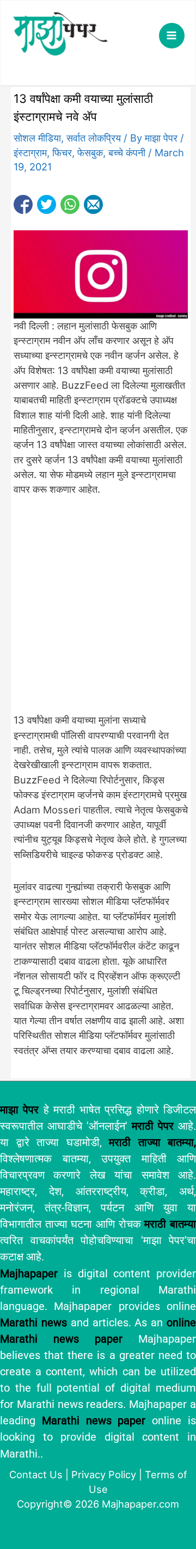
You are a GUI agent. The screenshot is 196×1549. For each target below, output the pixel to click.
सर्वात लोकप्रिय (93, 138)
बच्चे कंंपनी (126, 152)
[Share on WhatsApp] (69, 204)
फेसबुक (90, 152)
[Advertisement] (98, 611)
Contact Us (36, 1474)
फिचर (62, 152)
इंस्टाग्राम (30, 152)
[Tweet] (46, 204)
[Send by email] (93, 204)
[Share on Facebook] (23, 204)
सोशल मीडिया (37, 138)
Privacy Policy (103, 1474)
